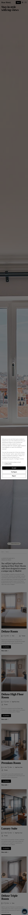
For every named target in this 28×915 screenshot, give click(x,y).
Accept (14, 468)
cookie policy (8, 463)
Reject (14, 476)
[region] (14, 457)
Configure (14, 472)
